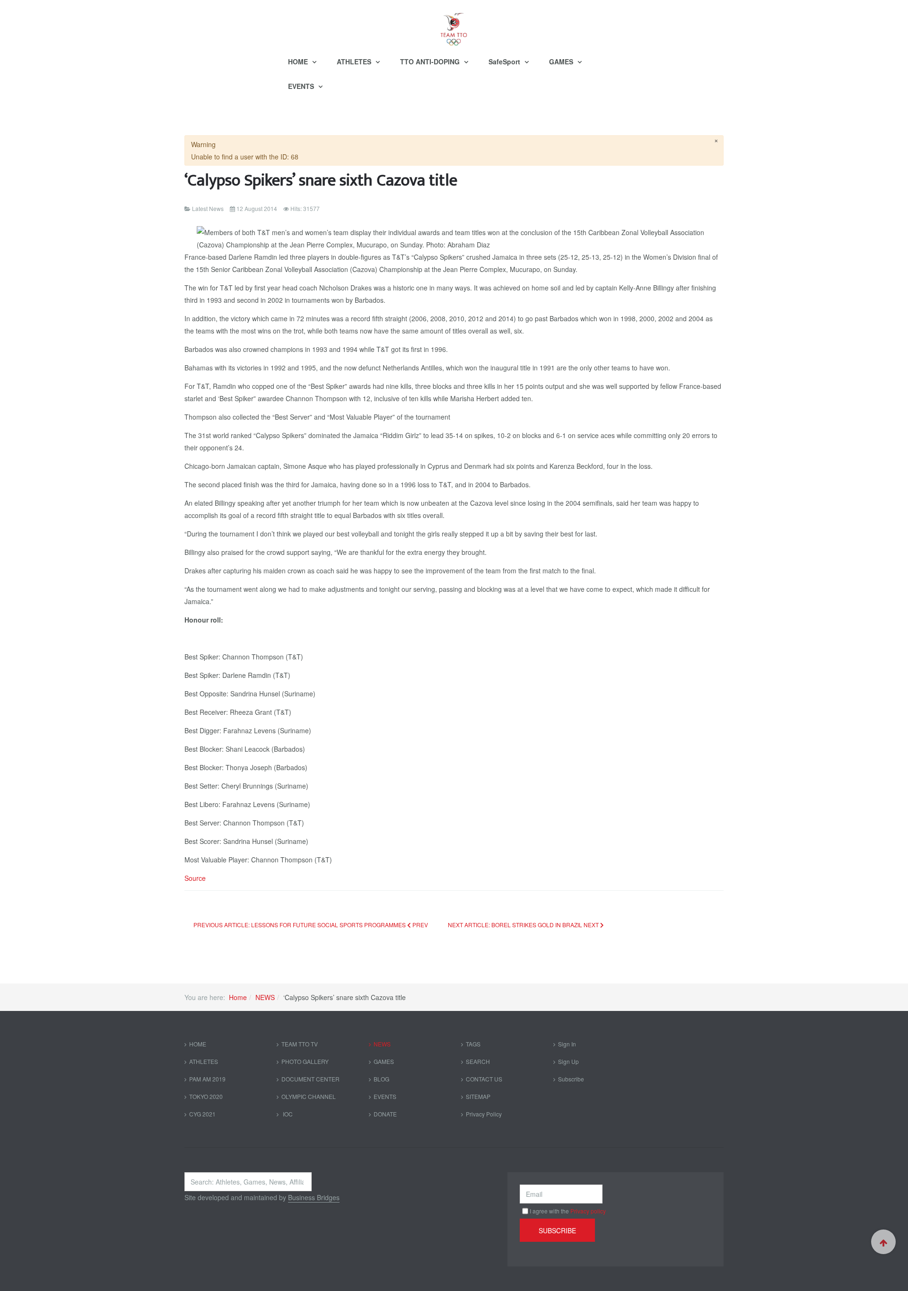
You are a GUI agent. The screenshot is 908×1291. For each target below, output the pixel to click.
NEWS (265, 997)
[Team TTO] (454, 24)
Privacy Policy (484, 1114)
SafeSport (505, 61)
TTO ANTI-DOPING (431, 61)
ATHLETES (355, 61)
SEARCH (478, 1061)
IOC (287, 1114)
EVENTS (302, 86)
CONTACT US (484, 1079)
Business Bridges (314, 1197)
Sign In (567, 1044)
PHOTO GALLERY (305, 1061)
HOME (299, 61)
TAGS (473, 1044)
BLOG (381, 1079)
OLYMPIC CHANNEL (308, 1096)
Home (238, 997)
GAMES (562, 61)
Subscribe (571, 1079)
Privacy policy (588, 1211)
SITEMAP (478, 1096)
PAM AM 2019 (207, 1079)
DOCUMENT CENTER (310, 1079)
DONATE (385, 1114)
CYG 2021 (202, 1114)
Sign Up (568, 1061)
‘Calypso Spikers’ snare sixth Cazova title (320, 180)
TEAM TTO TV (299, 1044)
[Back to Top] (883, 1242)
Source (195, 878)
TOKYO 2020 (206, 1096)
